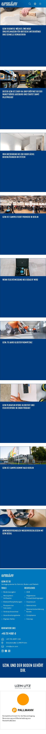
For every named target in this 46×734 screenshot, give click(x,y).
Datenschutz (31, 605)
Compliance (31, 615)
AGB (28, 592)
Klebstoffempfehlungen (12, 602)
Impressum (31, 602)
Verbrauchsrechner (11, 612)
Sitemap (29, 619)
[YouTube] (2, 651)
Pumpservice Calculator (8, 607)
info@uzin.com (12, 646)
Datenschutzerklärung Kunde (35, 610)
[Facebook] (9, 651)
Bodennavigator (9, 592)
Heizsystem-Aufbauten (8, 597)
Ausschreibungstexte (11, 615)
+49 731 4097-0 (8, 633)
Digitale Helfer (9, 619)
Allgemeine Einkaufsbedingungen (34, 597)
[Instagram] (6, 651)
